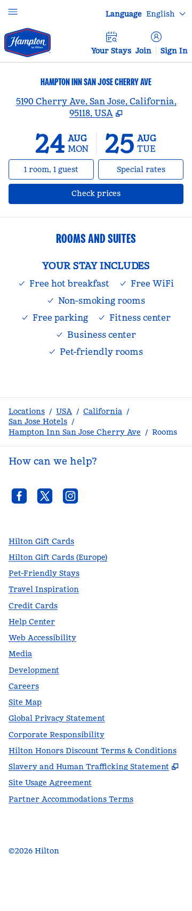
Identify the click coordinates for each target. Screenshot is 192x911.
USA (64, 411)
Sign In (174, 50)
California (102, 411)
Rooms (164, 432)
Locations (27, 411)
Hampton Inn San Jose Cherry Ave (75, 432)
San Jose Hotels (38, 421)
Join (143, 50)
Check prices (124, 193)
